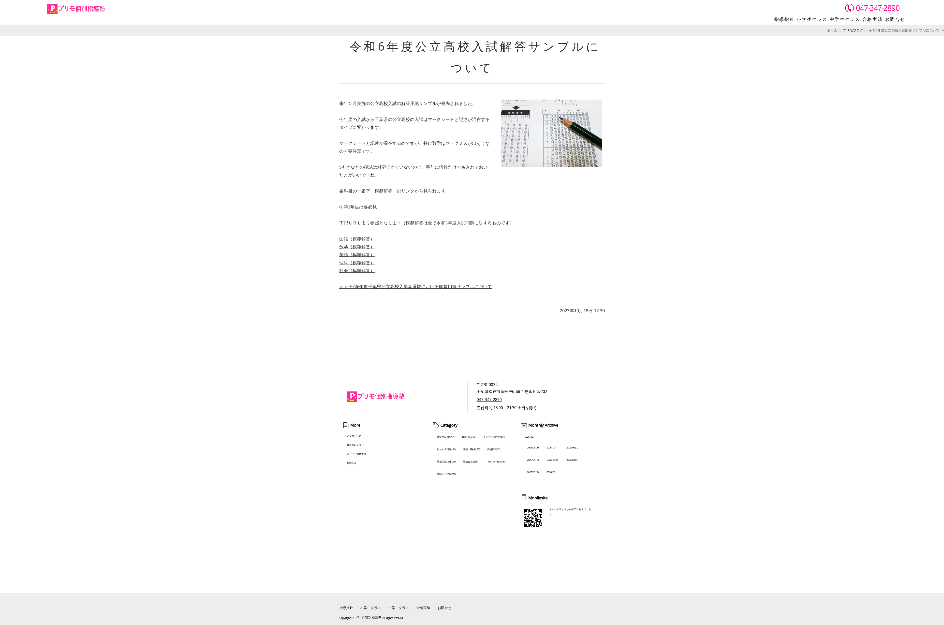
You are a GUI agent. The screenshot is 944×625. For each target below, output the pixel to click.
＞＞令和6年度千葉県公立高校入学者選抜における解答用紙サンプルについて (415, 286)
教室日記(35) (468, 437)
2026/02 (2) (533, 472)
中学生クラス (845, 19)
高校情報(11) (494, 449)
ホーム (832, 30)
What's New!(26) (496, 461)
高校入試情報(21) (446, 461)
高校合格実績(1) (471, 461)
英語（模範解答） (357, 254)
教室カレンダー (355, 444)
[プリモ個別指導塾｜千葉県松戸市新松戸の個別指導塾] (77, 12)
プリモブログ (853, 30)
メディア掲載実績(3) (494, 437)
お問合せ (895, 19)
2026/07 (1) (552, 447)
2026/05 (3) (533, 459)
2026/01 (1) (552, 472)
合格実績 (872, 19)
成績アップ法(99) (446, 474)
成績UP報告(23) (471, 449)
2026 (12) (529, 436)
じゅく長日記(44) (446, 449)
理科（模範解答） (357, 262)
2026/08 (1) (533, 447)
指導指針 (784, 19)
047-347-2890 (489, 399)
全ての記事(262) (445, 437)
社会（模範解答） (357, 270)
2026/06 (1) (572, 447)
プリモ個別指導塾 (368, 617)
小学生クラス (812, 19)
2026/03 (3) (572, 459)
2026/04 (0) (552, 459)
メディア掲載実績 (356, 454)
